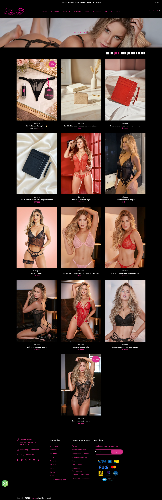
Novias (52, 476)
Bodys (87, 11)
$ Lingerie (37, 271)
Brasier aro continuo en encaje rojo (125, 273)
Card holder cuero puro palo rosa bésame (81, 126)
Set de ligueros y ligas (58, 479)
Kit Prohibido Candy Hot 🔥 (37, 126)
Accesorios (55, 11)
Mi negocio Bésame (79, 457)
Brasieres (77, 11)
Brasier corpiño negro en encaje (125, 347)
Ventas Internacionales (80, 453)
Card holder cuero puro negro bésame (37, 200)
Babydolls (66, 11)
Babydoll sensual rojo (81, 199)
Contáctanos (77, 465)
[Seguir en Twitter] (22, 459)
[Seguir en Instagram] (26, 459)
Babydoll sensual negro (125, 200)
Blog (73, 461)
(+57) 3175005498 (27, 455)
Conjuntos (97, 11)
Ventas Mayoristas (79, 450)
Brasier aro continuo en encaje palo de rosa (81, 273)
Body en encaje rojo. (81, 347)
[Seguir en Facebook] (18, 459)
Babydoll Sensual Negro (37, 347)
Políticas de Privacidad (80, 475)
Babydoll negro (37, 273)
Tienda (44, 11)
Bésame (37, 123)
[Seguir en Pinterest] (30, 459)
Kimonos (108, 11)
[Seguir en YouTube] (34, 459)
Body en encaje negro (81, 421)
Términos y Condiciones (81, 478)
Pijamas (53, 472)
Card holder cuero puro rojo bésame (125, 126)
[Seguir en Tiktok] (38, 459)
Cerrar (5, 2)
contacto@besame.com (29, 450)
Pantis (118, 11)
